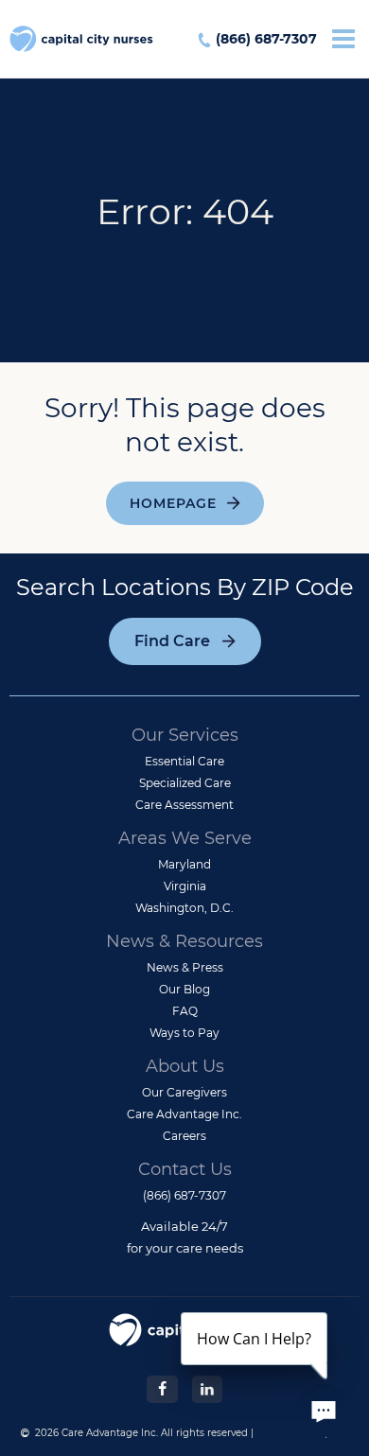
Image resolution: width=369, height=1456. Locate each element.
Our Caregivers (184, 1092)
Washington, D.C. (184, 908)
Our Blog (184, 989)
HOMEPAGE (173, 503)
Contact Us (185, 1169)
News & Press (185, 967)
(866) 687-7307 (266, 38)
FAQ (185, 1011)
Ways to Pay (184, 1033)
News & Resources (184, 941)
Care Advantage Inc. (184, 1114)
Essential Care (184, 761)
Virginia (185, 886)
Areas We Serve (185, 838)
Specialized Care (185, 783)
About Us (185, 1066)
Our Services (185, 735)
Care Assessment (184, 805)
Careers (184, 1136)
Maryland (184, 864)
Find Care (172, 641)
